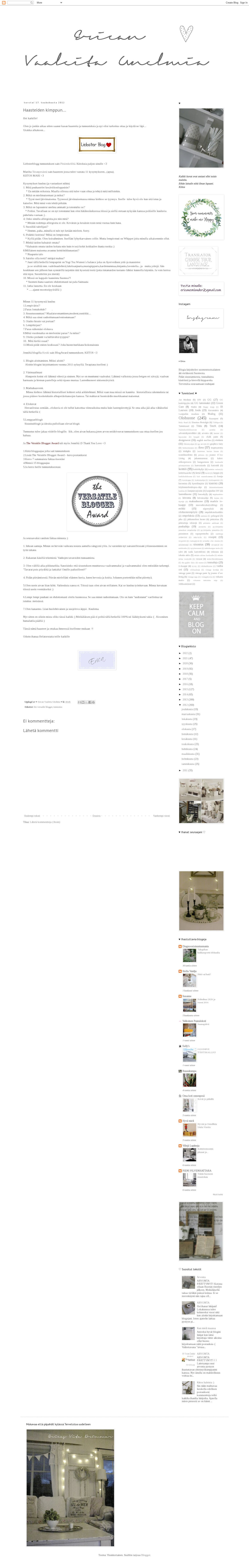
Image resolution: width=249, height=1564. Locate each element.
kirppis (216, 473)
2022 (185, 653)
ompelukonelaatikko (214, 512)
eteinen (219, 440)
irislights (187, 451)
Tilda (199, 426)
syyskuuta (187, 724)
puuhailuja (184, 526)
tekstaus (215, 552)
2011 (185, 770)
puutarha (202, 527)
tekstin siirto (184, 555)
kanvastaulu (200, 465)
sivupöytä (215, 545)
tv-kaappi (183, 566)
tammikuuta (188, 764)
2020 (185, 663)
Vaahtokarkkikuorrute (188, 430)
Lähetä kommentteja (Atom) (45, 822)
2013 (185, 699)
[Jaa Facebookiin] (90, 702)
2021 (185, 658)
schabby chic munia (211, 541)
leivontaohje (203, 498)
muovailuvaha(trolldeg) (206, 505)
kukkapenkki (214, 480)
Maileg (211, 414)
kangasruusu (203, 462)
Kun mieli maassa (206, 1328)
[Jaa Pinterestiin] (93, 702)
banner (216, 433)
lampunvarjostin (195, 491)
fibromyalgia (189, 444)
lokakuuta (187, 719)
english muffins (204, 440)
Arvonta (201, 1277)
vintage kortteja (212, 570)
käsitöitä (213, 483)
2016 (185, 684)
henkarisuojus (188, 448)
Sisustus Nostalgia (200, 422)
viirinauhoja (195, 570)
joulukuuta (188, 709)
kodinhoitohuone (185, 476)
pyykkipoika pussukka (210, 530)
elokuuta (187, 729)
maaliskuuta (188, 754)
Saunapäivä (203, 1024)
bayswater (183, 437)
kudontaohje (200, 480)
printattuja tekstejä (188, 523)
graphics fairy (216, 444)
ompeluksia (188, 515)
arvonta (205, 433)
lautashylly (203, 494)
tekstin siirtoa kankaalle (204, 555)
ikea (201, 447)
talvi (181, 552)
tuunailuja (212, 562)
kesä (198, 473)
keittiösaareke (185, 473)
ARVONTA (203, 1302)
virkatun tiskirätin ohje (205, 580)
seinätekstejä (183, 545)
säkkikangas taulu (212, 548)
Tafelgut (216, 422)
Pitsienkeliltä (67, 163)
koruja (220, 476)
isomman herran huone (208, 451)
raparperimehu (202, 533)
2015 (185, 689)
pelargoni (215, 516)
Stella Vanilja (189, 971)
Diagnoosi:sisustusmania (195, 946)
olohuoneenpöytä (188, 512)
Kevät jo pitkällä (206, 1099)
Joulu (198, 410)
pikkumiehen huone (196, 519)
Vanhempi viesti (161, 815)
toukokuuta (188, 744)
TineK (213, 426)
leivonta (186, 498)
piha (180, 519)
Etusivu (96, 815)
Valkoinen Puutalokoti (194, 1021)
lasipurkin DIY (213, 491)
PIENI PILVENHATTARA (196, 1170)
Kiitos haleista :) (205, 1382)
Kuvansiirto (213, 410)
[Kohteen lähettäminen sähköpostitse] (79, 702)
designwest (184, 440)
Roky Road (183, 422)
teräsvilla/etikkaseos (215, 559)
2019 (185, 668)
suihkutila (183, 548)
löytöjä (181, 501)
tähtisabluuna (206, 566)
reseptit (212, 537)
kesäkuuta (187, 739)
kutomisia (183, 483)
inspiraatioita (217, 447)
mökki (182, 508)
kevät (207, 473)
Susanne (186, 996)
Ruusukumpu (189, 1071)
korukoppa (186, 480)
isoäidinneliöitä (185, 455)
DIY (199, 399)
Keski (45, 352)
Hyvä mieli (188, 1121)
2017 (185, 679)
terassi (199, 559)
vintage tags (192, 577)
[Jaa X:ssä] (86, 702)
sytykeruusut (196, 548)
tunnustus (57, 707)
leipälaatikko (218, 494)
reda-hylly (198, 537)
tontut (201, 562)
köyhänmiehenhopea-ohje (190, 487)
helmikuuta (188, 759)
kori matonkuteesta (205, 476)
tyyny (194, 566)
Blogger (145, 1555)
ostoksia (204, 516)
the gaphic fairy (188, 562)
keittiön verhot (214, 469)
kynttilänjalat (198, 483)
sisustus (198, 544)
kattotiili (215, 465)
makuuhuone (196, 501)
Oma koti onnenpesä (193, 1096)
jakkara (201, 455)
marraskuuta (189, 714)
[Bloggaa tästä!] (83, 702)
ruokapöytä (194, 541)
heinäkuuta (188, 734)
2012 (185, 705)
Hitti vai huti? (204, 974)
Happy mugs (208, 407)
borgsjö (196, 437)
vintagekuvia (206, 577)
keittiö (183, 469)
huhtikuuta (187, 749)
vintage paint (185, 573)
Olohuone (187, 418)
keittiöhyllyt (198, 469)
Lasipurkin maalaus (189, 414)
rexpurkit (182, 541)
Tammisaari (184, 426)
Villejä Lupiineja (190, 1145)
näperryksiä (208, 508)
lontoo (216, 498)
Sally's (186, 1046)
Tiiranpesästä (40, 171)
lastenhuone (185, 494)
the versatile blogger (43, 707)
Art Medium (185, 399)
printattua (214, 519)
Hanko (194, 407)
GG (209, 399)
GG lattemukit (202, 403)
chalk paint (212, 437)
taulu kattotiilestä (196, 552)
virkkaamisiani (185, 584)
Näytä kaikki (218, 1194)
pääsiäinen (183, 533)
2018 (185, 673)
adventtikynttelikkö (188, 433)
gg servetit (202, 444)
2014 (185, 694)
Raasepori (213, 418)
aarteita (212, 430)
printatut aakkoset (211, 523)
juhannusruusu (200, 458)
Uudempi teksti (32, 815)
